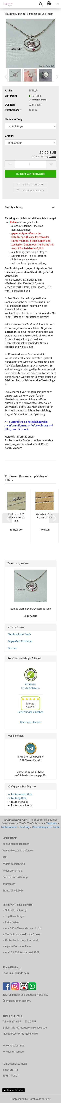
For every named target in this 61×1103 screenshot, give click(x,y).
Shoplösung (18, 1099)
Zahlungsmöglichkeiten (15, 843)
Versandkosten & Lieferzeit (17, 850)
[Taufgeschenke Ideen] (6, 4)
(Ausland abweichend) (38, 100)
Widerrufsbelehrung (13, 864)
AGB (4, 857)
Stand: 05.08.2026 (13, 890)
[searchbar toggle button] (41, 4)
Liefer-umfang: (14, 119)
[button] (5, 77)
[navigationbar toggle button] (57, 4)
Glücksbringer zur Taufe (46, 827)
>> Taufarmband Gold (20, 794)
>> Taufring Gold (17, 798)
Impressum (8, 883)
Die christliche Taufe (19, 634)
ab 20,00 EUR (30, 616)
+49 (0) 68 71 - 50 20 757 (21, 1021)
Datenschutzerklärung (15, 877)
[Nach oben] (52, 1098)
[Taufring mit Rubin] (30, 43)
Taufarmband (9, 827)
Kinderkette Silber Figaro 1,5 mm (44, 516)
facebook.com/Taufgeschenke (20, 1033)
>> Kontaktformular (13, 1045)
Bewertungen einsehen (30, 712)
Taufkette (51, 823)
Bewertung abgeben (30, 722)
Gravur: (9, 135)
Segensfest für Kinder (19, 641)
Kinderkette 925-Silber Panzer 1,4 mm (16, 517)
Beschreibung (14, 207)
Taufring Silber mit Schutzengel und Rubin (30, 608)
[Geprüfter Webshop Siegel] (30, 674)
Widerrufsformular (12, 870)
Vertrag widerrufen (13, 1090)
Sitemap (12, 648)
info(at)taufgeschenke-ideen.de (29, 1027)
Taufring (24, 827)
